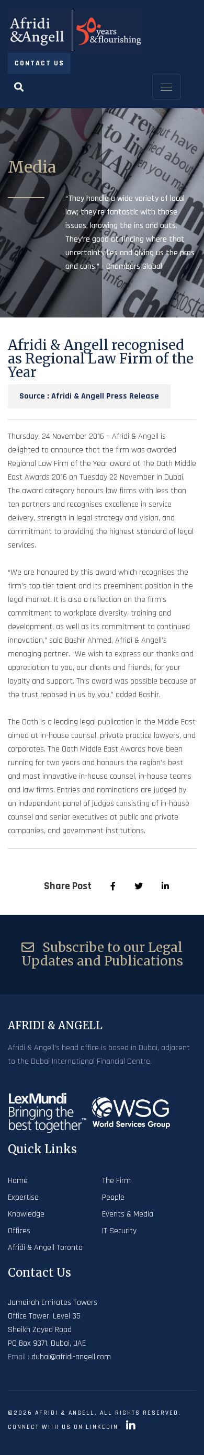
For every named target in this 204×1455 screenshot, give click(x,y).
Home (18, 1180)
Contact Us (39, 63)
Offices (19, 1230)
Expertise (23, 1197)
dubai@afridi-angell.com (71, 1356)
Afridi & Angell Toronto (45, 1247)
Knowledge (26, 1214)
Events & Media (127, 1214)
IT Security (119, 1230)
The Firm (116, 1180)
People (113, 1197)
